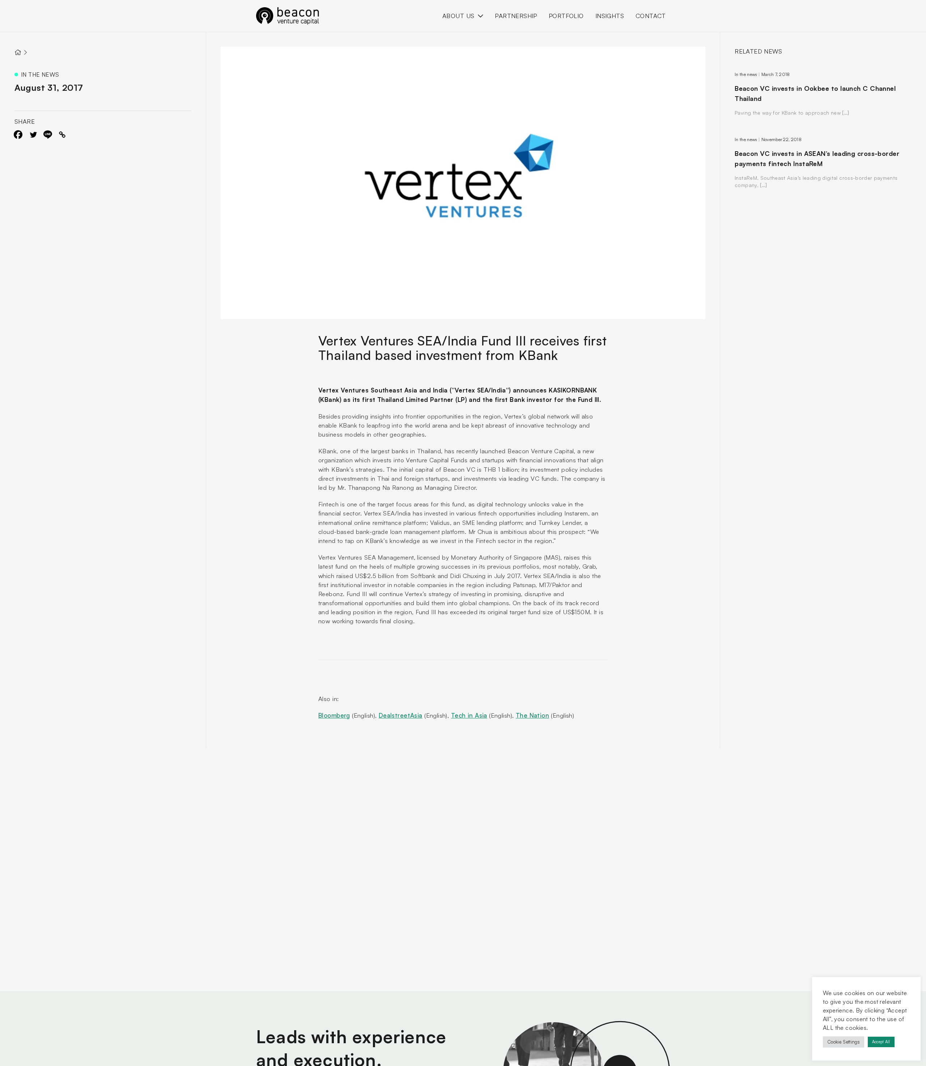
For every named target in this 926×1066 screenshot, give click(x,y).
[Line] (48, 134)
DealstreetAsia (400, 715)
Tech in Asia (469, 715)
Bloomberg (334, 715)
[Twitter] (33, 134)
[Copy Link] (62, 134)
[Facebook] (18, 134)
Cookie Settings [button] (843, 1042)
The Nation (532, 715)
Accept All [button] (881, 1041)
